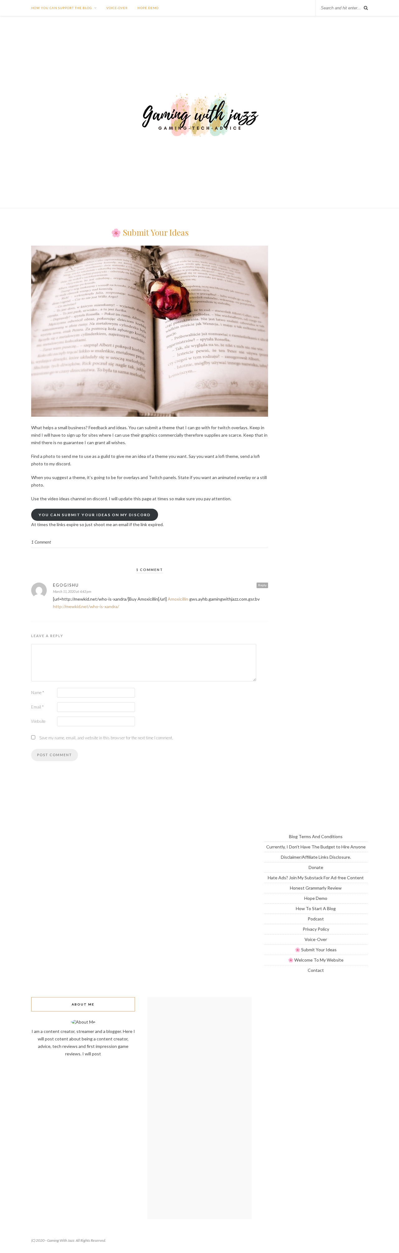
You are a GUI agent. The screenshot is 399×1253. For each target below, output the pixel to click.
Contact (316, 970)
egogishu (66, 585)
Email (37, 706)
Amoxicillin (178, 599)
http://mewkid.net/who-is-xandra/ (86, 606)
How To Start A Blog (316, 908)
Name (37, 692)
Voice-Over (117, 8)
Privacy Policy (316, 929)
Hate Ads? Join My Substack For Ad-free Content (316, 877)
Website (38, 721)
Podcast (316, 918)
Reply (262, 585)
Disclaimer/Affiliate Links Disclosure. (316, 857)
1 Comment (41, 542)
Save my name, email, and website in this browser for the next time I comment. (106, 737)
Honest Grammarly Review (316, 888)
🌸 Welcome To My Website (316, 960)
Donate (316, 867)
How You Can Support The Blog (61, 8)
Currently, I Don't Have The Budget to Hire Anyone (316, 846)
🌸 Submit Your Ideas (316, 949)
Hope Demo (148, 8)
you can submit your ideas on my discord (95, 514)
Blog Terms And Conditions (316, 836)
